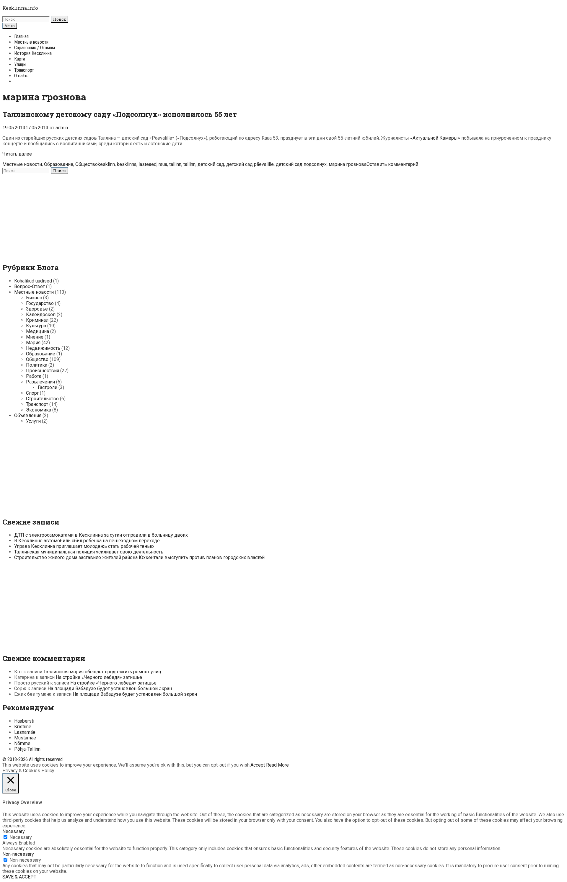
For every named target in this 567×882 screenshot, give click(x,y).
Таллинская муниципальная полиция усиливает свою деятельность (88, 552)
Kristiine (22, 726)
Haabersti (24, 721)
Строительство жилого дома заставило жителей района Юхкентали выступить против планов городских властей (139, 557)
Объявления (27, 415)
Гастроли (47, 387)
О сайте (21, 76)
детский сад (211, 164)
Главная (21, 36)
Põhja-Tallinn (27, 749)
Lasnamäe (24, 732)
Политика (36, 365)
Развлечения (40, 382)
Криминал (37, 320)
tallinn (175, 164)
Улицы (20, 64)
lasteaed (148, 164)
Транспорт (24, 70)
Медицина (37, 331)
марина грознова (347, 164)
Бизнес (34, 297)
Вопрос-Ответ (29, 286)
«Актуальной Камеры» (435, 138)
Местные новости (31, 42)
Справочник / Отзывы (34, 47)
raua (163, 164)
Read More (277, 765)
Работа (33, 376)
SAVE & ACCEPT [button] (19, 877)
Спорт (32, 393)
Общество (86, 164)
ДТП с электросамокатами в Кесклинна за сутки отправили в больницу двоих (101, 535)
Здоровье (37, 309)
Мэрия (33, 342)
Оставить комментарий (392, 164)
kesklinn (106, 164)
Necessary (20, 837)
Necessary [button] (13, 831)
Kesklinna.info (20, 8)
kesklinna (126, 164)
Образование (58, 164)
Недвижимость (43, 348)
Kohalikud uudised (33, 281)
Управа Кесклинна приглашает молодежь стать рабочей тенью (84, 546)
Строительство (42, 398)
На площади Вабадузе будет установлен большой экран (110, 688)
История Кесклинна (33, 53)
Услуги (33, 421)
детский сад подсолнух (301, 164)
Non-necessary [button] (18, 854)
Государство (40, 303)
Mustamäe (25, 738)
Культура (36, 326)
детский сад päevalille (250, 164)
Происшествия (42, 370)
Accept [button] (257, 765)
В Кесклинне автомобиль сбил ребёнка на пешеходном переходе (87, 540)
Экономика (38, 410)
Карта (19, 59)
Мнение (34, 337)
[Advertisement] (179, 215)
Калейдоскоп (41, 314)
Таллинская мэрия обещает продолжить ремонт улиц (102, 671)
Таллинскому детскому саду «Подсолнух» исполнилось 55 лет (119, 114)
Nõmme (22, 743)
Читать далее (17, 154)
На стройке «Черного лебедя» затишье (99, 677)
